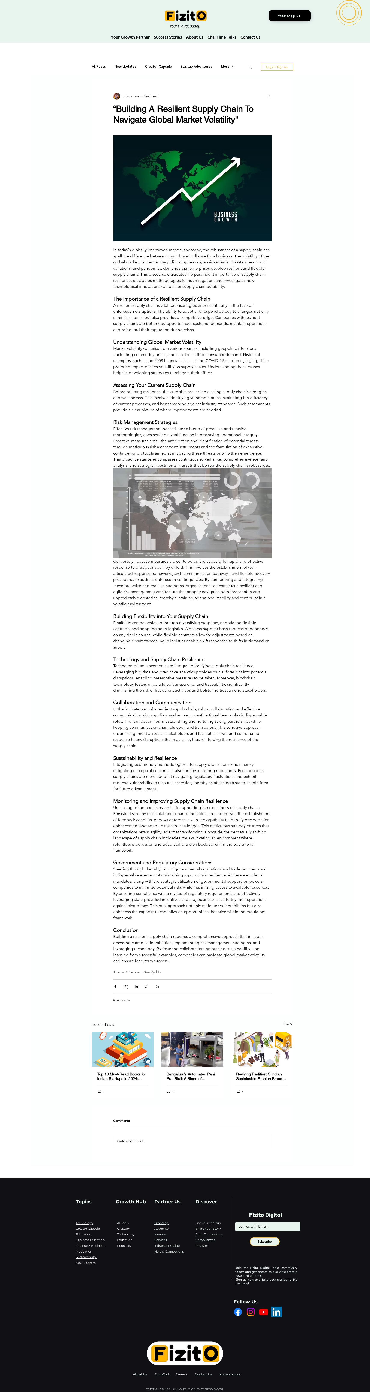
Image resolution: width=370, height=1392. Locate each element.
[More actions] (269, 96)
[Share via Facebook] (115, 987)
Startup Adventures (196, 66)
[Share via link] (147, 987)
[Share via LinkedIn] (136, 987)
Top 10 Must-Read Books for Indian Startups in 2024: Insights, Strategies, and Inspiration (121, 1076)
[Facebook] (238, 1312)
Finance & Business (127, 972)
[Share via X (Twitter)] (126, 987)
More (225, 66)
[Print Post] (157, 987)
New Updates (125, 66)
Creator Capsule (158, 66)
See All (288, 1024)
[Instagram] (250, 1312)
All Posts (99, 66)
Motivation (84, 1251)
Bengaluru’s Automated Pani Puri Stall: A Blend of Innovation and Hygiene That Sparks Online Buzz (191, 1076)
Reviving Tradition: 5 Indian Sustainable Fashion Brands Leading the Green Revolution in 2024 (261, 1076)
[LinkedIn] (276, 1312)
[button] (250, 67)
